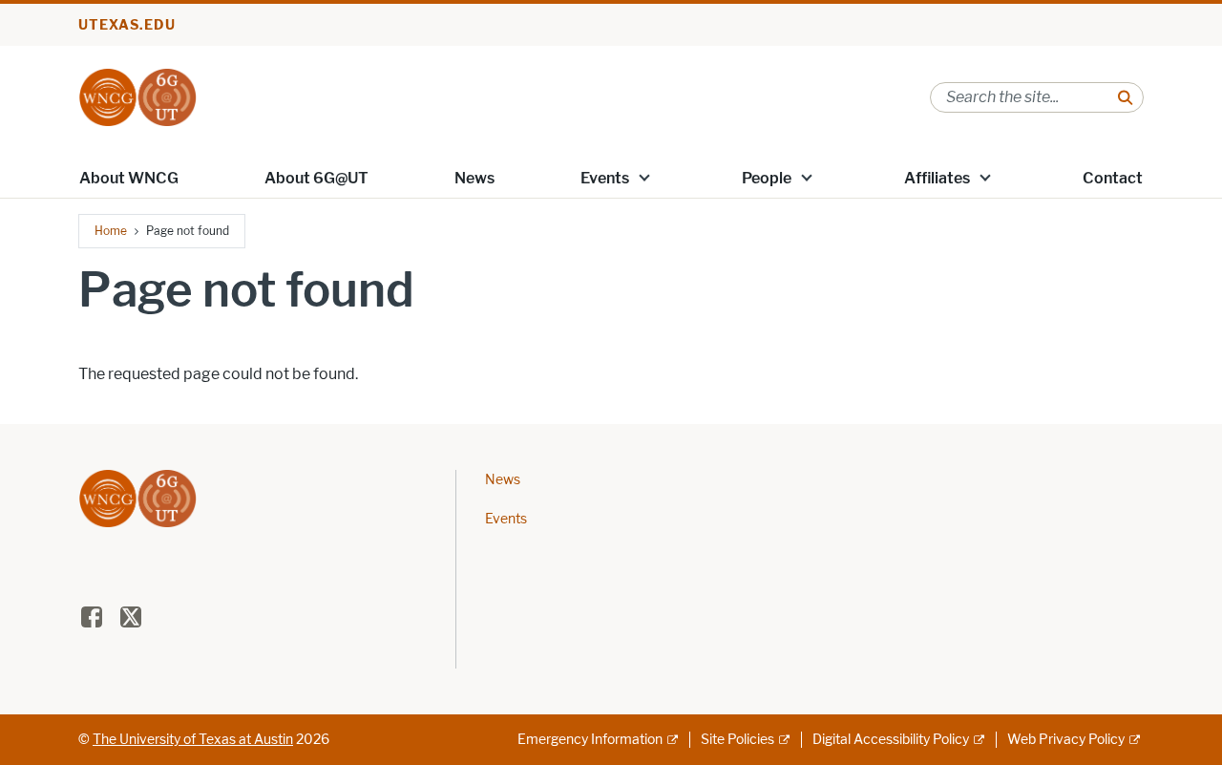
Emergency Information (590, 740)
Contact (1113, 178)
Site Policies (737, 740)
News (474, 178)
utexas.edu (127, 25)
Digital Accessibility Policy (890, 740)
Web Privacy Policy (1066, 740)
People (766, 178)
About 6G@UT (316, 178)
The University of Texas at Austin (193, 740)
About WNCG (129, 178)
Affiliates (937, 178)
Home (111, 230)
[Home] (137, 96)
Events (604, 178)
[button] (644, 176)
